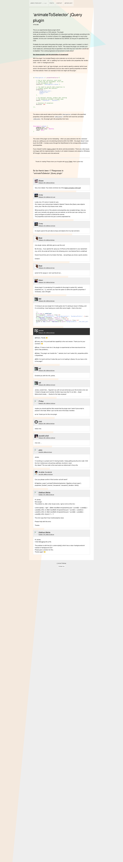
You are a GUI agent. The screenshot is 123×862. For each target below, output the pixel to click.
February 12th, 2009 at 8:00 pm (47, 370)
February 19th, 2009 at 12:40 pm (47, 438)
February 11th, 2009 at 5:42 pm (47, 282)
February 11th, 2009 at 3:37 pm (47, 268)
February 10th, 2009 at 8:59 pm (47, 182)
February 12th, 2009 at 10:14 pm (47, 385)
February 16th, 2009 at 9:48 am (47, 423)
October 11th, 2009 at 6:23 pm (46, 494)
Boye (40, 238)
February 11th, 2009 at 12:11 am (47, 197)
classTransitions (67, 36)
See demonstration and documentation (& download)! (50, 54)
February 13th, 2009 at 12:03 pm (47, 403)
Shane (41, 180)
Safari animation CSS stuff (72, 188)
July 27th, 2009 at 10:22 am (46, 474)
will (40, 368)
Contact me (61, 566)
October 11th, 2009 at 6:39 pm (46, 534)
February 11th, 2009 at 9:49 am (47, 240)
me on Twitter (68, 161)
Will (40, 298)
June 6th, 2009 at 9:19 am (45, 452)
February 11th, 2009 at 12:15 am (47, 225)
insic (40, 421)
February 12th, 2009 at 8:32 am (47, 301)
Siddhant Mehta (44, 492)
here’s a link (51, 149)
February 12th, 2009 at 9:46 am (47, 332)
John (40, 450)
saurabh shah (44, 435)
